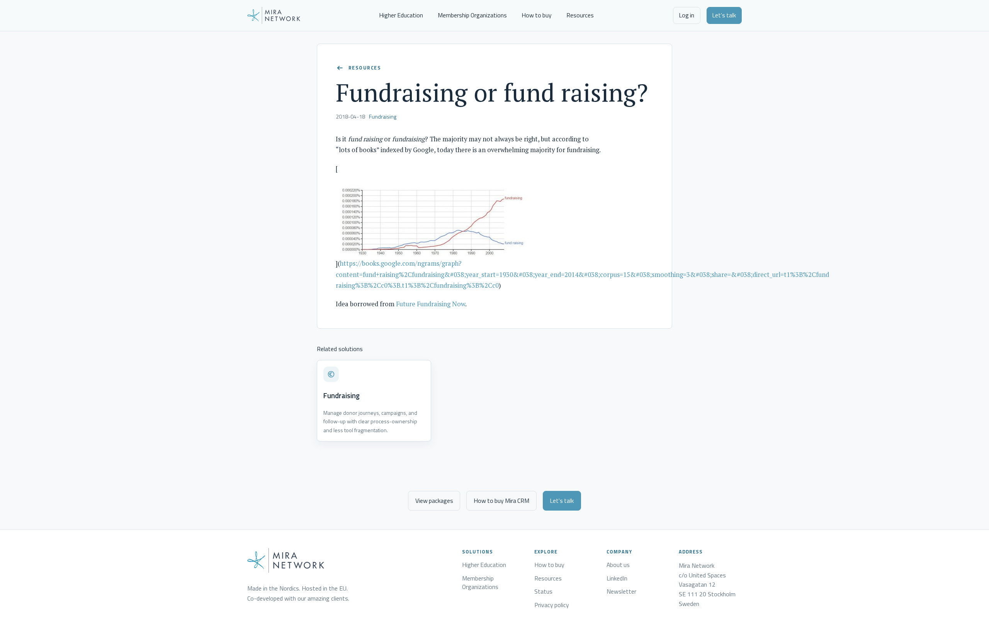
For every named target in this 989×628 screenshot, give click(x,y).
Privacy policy (551, 605)
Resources (580, 15)
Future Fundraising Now (430, 304)
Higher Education (401, 15)
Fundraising (382, 116)
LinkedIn (617, 578)
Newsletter (621, 591)
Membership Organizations (472, 15)
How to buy (537, 15)
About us (618, 565)
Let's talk (724, 15)
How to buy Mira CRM (501, 500)
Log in (686, 15)
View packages (434, 500)
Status (543, 591)
